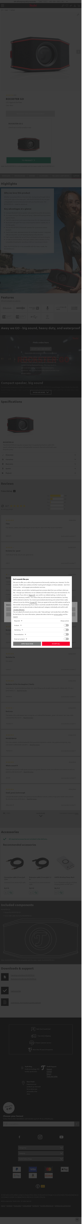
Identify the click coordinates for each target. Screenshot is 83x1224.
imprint (15, 617)
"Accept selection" (19, 609)
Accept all (56, 644)
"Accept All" (33, 602)
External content (19, 639)
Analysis (16, 625)
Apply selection (27, 644)
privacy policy (58, 614)
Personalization (19, 634)
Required (17, 621)
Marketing (17, 630)
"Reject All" (31, 595)
